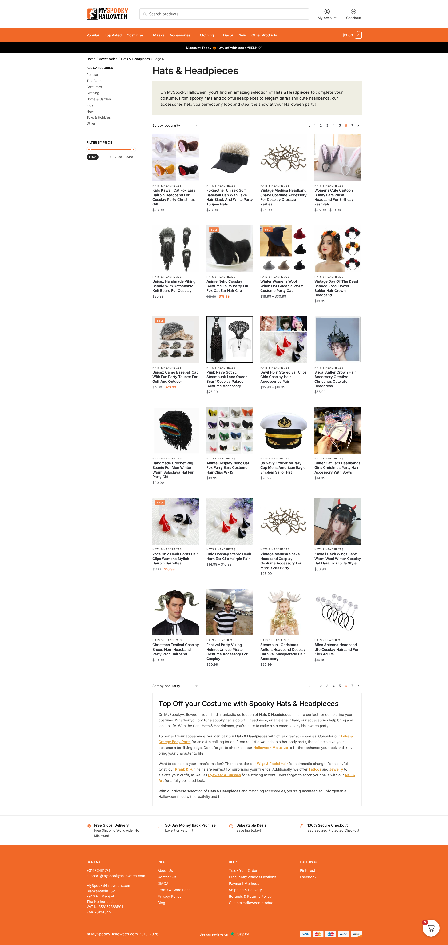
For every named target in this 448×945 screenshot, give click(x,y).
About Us (165, 870)
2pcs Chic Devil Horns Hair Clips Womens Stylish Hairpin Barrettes (175, 558)
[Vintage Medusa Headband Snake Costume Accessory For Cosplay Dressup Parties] (283, 157)
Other (91, 123)
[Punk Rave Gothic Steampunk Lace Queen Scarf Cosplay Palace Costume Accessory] (230, 339)
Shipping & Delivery (245, 890)
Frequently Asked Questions (252, 877)
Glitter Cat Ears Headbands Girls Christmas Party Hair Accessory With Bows (337, 468)
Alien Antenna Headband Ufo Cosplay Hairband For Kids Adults (336, 649)
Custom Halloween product (251, 903)
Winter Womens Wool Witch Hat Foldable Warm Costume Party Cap (282, 286)
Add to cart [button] (284, 219)
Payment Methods (244, 883)
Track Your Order (243, 870)
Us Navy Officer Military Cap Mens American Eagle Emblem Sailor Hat (282, 468)
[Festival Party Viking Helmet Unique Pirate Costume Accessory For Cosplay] (230, 612)
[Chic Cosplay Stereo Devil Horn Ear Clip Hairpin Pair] (230, 521)
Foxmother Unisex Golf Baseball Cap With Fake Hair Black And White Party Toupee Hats (229, 197)
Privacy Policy (169, 896)
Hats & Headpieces (135, 59)
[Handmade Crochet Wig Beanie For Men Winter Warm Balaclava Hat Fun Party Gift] (175, 430)
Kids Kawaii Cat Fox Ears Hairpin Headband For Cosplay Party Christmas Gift (173, 197)
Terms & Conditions (174, 890)
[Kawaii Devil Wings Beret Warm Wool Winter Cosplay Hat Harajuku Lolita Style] (337, 521)
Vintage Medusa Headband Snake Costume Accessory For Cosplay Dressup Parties (283, 197)
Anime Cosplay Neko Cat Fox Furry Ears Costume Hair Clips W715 (227, 468)
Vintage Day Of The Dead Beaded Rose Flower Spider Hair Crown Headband (336, 288)
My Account (327, 18)
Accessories (108, 59)
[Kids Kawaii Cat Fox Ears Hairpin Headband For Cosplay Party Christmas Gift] (175, 157)
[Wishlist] (192, 141)
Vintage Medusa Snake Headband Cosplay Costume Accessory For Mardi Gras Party (280, 561)
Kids (90, 105)
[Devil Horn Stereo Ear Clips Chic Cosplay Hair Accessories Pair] (283, 339)
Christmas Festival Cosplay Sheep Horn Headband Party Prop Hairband (175, 649)
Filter (92, 157)
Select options (176, 219)
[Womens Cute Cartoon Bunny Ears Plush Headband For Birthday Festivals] (337, 157)
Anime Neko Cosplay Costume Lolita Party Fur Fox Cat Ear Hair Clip (227, 286)
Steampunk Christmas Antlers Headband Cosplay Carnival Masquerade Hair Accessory (283, 652)
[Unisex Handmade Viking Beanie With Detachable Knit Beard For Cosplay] (175, 248)
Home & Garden (99, 99)
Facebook (308, 877)
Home (91, 59)
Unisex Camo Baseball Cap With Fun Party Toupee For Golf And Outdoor (175, 377)
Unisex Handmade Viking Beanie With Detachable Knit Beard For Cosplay (173, 286)
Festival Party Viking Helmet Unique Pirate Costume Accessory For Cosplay (227, 652)
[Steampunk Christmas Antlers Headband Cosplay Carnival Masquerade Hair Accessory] (283, 612)
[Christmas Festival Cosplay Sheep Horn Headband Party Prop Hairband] (175, 612)
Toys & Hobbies (99, 117)
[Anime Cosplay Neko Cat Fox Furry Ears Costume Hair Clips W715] (230, 430)
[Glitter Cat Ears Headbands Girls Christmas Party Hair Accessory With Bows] (337, 430)
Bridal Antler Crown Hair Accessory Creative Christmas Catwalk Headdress (335, 379)
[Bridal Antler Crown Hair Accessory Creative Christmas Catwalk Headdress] (337, 339)
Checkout (353, 18)
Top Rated (95, 81)
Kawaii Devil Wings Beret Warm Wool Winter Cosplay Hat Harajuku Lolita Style (337, 558)
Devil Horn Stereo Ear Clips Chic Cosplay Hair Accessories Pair (283, 377)
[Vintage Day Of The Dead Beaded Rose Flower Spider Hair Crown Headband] (337, 248)
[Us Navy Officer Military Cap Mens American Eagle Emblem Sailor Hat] (283, 430)
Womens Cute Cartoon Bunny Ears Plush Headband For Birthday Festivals (334, 197)
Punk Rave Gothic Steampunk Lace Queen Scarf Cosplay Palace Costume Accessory (226, 379)
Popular (92, 74)
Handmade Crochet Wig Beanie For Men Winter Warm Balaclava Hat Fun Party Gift (173, 470)
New (90, 111)
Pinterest (307, 870)
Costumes (94, 87)
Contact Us (167, 877)
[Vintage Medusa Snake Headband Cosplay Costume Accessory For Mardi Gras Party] (283, 521)
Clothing (93, 93)
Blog (161, 903)
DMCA (163, 883)
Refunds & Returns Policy (250, 896)
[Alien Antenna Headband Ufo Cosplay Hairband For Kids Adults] (337, 612)
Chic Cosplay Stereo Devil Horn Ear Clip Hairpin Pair (228, 556)
